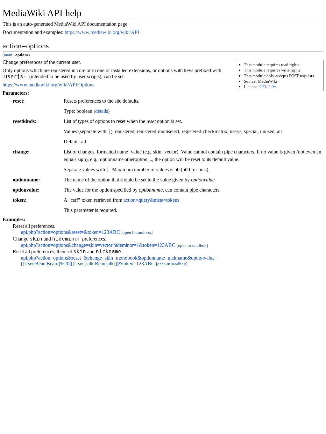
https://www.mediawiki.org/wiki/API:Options (48, 84)
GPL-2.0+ (267, 86)
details (101, 111)
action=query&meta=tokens (151, 200)
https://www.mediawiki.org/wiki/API (102, 32)
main (8, 54)
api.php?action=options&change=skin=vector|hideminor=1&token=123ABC (98, 245)
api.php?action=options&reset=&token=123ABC (70, 232)
